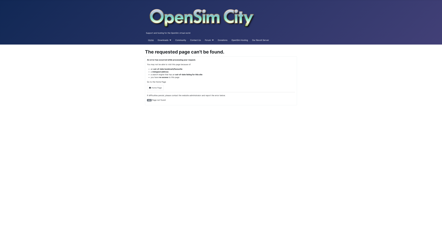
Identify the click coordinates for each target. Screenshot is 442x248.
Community (180, 40)
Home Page (156, 88)
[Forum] (212, 40)
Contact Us (195, 40)
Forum (208, 40)
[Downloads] (169, 40)
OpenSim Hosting (239, 40)
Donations (222, 40)
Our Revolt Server (260, 40)
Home (151, 40)
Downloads (163, 40)
